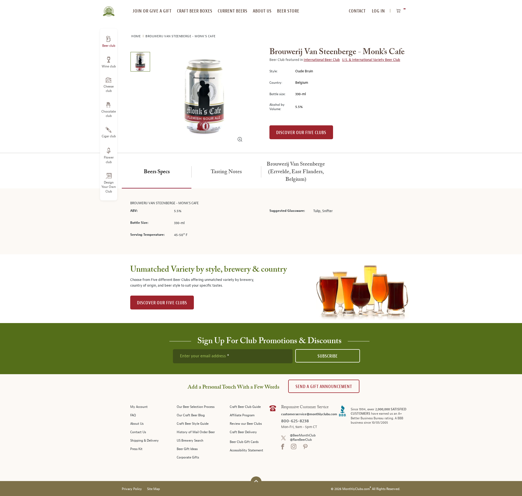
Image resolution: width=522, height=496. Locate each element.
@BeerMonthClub (303, 435)
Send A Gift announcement (324, 386)
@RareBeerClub (301, 440)
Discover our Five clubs (301, 132)
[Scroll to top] (256, 481)
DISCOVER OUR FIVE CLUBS (162, 302)
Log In (378, 11)
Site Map (153, 489)
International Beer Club (322, 60)
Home (136, 36)
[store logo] (108, 8)
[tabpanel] (261, 221)
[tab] (156, 172)
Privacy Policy (132, 489)
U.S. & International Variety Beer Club (371, 60)
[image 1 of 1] (140, 63)
